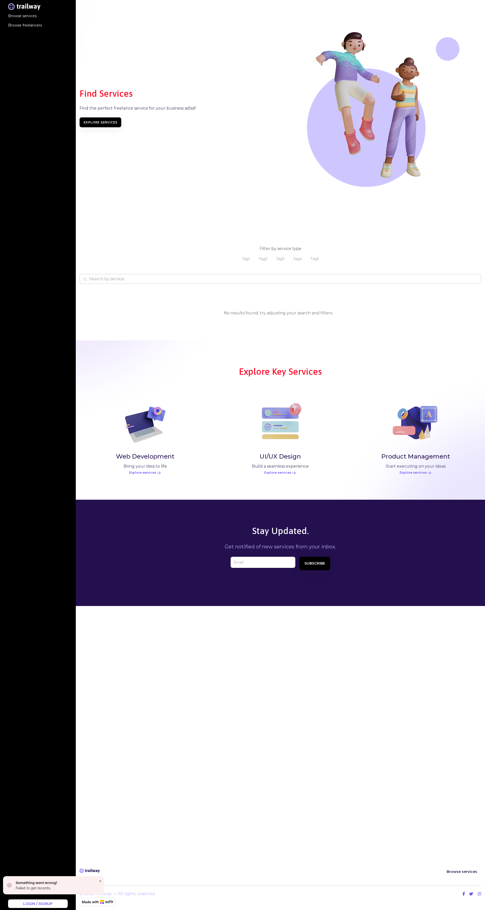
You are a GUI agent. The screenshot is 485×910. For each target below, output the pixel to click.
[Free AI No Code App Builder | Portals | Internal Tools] (97, 902)
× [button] (100, 881)
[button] (246, 259)
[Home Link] (24, 6)
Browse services (462, 871)
